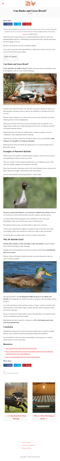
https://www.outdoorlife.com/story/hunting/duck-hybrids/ (23, 357)
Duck (4, 371)
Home (4, 373)
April (31, 13)
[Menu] (3, 3)
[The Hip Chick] (30, 3)
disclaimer (25, 34)
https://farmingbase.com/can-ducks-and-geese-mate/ (21, 348)
